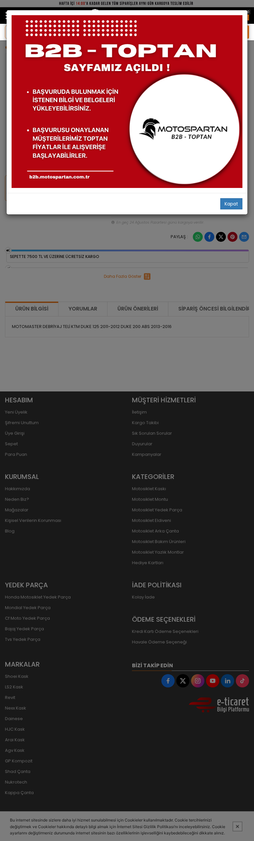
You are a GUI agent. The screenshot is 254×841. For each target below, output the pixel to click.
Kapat (231, 204)
